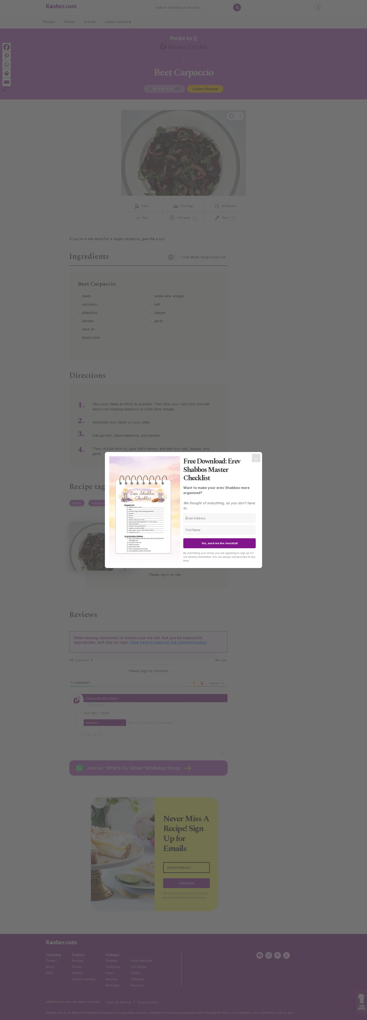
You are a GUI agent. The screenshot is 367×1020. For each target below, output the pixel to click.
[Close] (256, 458)
